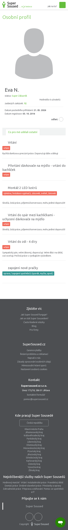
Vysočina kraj (34, 467)
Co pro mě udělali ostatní (22, 132)
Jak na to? (52, 6)
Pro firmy (34, 330)
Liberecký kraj (34, 442)
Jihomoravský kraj (34, 432)
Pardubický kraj (34, 438)
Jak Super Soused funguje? (34, 314)
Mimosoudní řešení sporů (34, 365)
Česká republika (34, 423)
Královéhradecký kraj (34, 435)
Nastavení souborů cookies (34, 369)
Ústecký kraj (34, 464)
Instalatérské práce (37, 482)
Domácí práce (11, 485)
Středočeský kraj (34, 457)
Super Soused (34, 506)
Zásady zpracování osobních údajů (34, 361)
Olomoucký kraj (34, 445)
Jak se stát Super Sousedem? (34, 318)
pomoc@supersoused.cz (36, 399)
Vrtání (24, 482)
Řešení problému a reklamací (34, 354)
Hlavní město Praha (34, 429)
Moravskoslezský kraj (34, 448)
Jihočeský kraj (34, 454)
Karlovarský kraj (34, 461)
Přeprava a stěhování (32, 489)
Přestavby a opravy (52, 485)
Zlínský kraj (34, 470)
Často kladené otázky (34, 322)
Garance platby (34, 350)
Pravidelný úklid (55, 482)
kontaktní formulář (36, 395)
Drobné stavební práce (30, 485)
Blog (34, 326)
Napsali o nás (34, 358)
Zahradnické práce (12, 489)
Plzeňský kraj (34, 451)
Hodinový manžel (11, 482)
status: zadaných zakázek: (32, 100)
